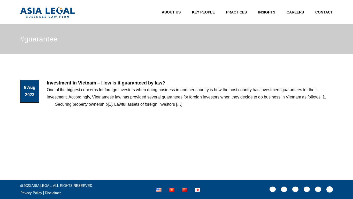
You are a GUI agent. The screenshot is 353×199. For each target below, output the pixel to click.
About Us (171, 12)
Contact (324, 12)
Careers (295, 12)
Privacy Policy (31, 193)
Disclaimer (53, 193)
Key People (203, 12)
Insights (266, 12)
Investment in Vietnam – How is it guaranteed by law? (106, 83)
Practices (236, 12)
